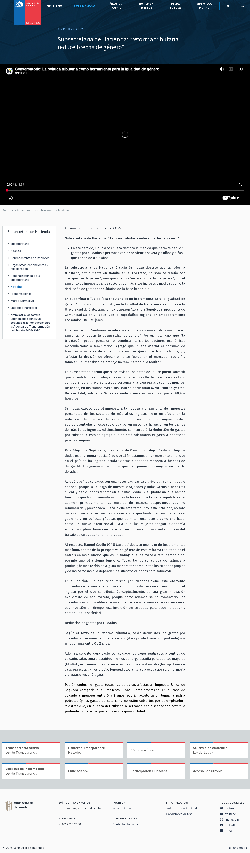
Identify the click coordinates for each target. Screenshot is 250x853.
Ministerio (54, 5)
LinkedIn (230, 825)
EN (227, 5)
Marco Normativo (22, 301)
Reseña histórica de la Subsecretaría (25, 278)
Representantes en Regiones (30, 258)
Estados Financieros (24, 308)
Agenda (16, 251)
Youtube (230, 814)
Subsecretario (20, 244)
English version (237, 847)
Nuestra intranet (123, 808)
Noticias (64, 210)
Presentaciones (21, 294)
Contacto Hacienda (125, 824)
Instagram (232, 819)
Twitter (230, 808)
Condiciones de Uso (179, 814)
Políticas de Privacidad (181, 808)
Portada (7, 210)
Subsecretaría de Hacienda (84, 5)
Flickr (228, 831)
